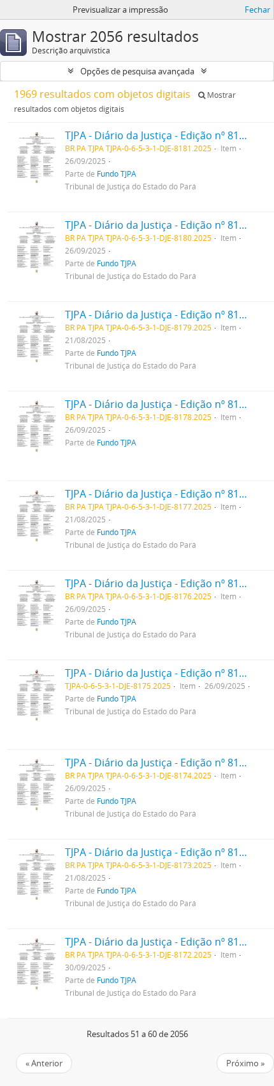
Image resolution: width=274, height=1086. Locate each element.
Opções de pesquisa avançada (137, 71)
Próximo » (245, 1063)
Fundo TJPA (116, 173)
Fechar (257, 9)
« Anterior (43, 1063)
